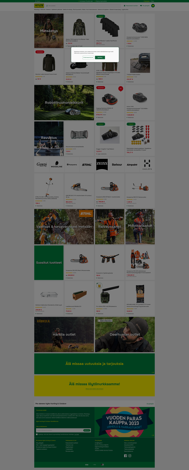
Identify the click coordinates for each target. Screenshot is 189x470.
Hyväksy (100, 57)
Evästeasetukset (88, 57)
